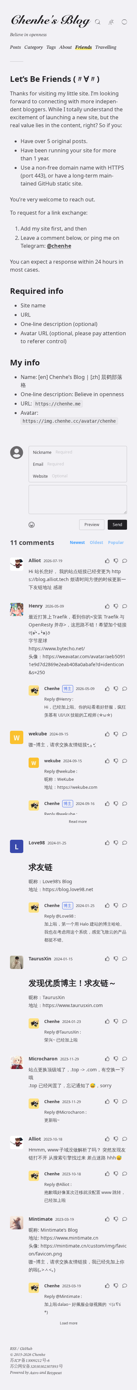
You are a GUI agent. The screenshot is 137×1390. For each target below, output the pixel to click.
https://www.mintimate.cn (69, 1238)
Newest (77, 543)
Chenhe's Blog (50, 21)
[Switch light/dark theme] (124, 22)
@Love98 (64, 916)
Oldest (96, 543)
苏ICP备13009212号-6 (30, 1361)
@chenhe (59, 245)
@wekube (65, 771)
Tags (51, 47)
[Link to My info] (45, 362)
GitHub (26, 1349)
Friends (83, 47)
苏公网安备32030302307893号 (36, 1367)
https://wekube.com (77, 787)
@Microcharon (70, 1112)
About (65, 47)
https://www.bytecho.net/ (57, 648)
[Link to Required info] (69, 291)
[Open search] (97, 22)
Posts (15, 47)
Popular (116, 543)
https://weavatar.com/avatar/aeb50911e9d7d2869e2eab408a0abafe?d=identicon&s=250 (77, 664)
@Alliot (62, 1184)
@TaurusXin (67, 1032)
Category (33, 47)
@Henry (63, 699)
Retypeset (54, 1373)
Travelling (105, 47)
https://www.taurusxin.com (73, 1005)
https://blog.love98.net (68, 889)
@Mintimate (68, 1296)
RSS (13, 1349)
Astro (34, 1373)
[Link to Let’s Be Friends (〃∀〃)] (104, 79)
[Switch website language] (111, 22)
